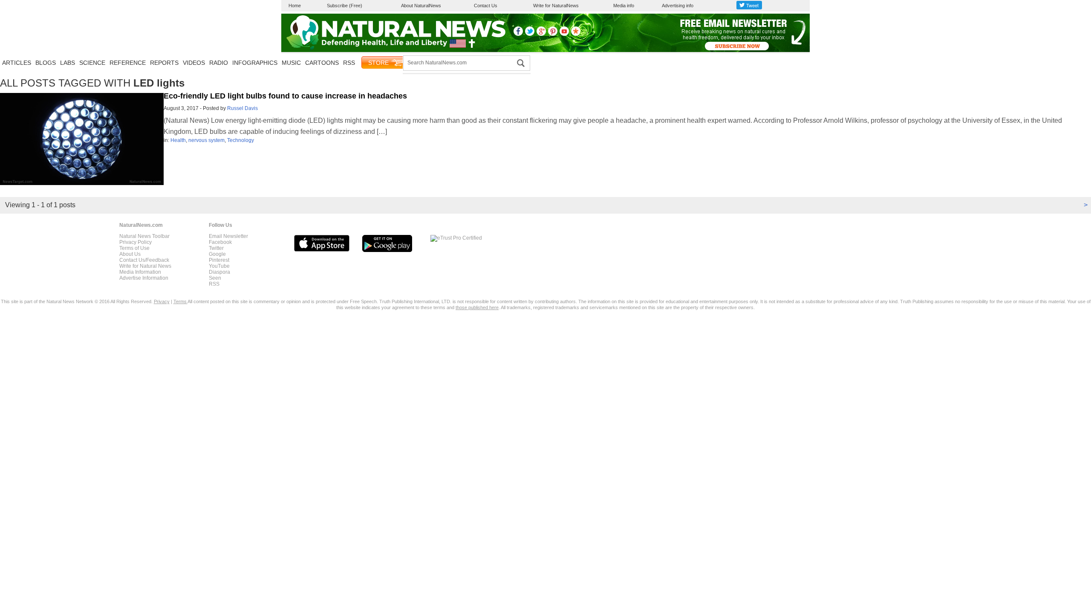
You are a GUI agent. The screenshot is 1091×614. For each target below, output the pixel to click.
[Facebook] (518, 34)
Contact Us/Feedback (144, 260)
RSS (349, 62)
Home (295, 5)
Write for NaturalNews (556, 5)
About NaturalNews (421, 5)
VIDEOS (194, 62)
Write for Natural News (145, 266)
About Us (130, 254)
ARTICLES (16, 62)
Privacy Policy (135, 242)
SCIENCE (92, 62)
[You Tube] (564, 34)
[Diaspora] (575, 34)
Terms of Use (134, 248)
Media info (623, 5)
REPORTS (164, 62)
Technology (240, 140)
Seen (215, 278)
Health (178, 140)
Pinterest (219, 260)
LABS (67, 62)
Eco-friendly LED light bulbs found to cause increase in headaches (285, 96)
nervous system (206, 140)
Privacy (162, 301)
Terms (180, 301)
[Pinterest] (552, 34)
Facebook (220, 242)
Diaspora (219, 272)
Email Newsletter (228, 236)
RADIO (218, 62)
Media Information (140, 272)
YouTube (219, 266)
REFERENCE (128, 62)
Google (217, 254)
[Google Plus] (541, 34)
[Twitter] (529, 34)
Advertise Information (143, 278)
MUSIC (291, 62)
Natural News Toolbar (144, 236)
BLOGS (45, 62)
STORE (378, 62)
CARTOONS (322, 62)
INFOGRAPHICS (254, 62)
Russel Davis (242, 108)
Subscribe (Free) (344, 5)
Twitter (216, 248)
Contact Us (485, 5)
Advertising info (677, 5)
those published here (477, 307)
